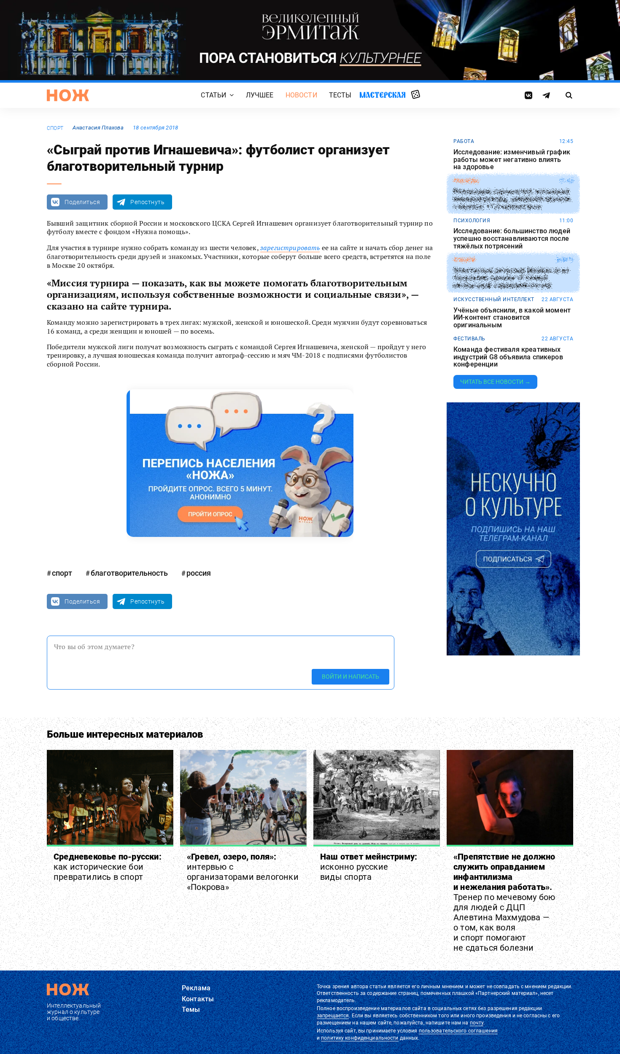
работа (463, 141)
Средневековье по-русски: (108, 867)
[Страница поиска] (569, 95)
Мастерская (382, 95)
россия (198, 573)
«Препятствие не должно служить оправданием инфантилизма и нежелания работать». (504, 902)
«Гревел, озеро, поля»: (243, 872)
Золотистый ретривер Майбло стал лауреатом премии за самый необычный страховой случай (511, 278)
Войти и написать (350, 676)
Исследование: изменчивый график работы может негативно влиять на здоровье (511, 159)
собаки (464, 260)
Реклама (196, 988)
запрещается (333, 1016)
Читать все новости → (495, 381)
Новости (301, 96)
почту (477, 1023)
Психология (471, 221)
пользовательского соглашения (458, 1031)
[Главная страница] (68, 95)
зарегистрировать (290, 247)
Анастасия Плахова (98, 127)
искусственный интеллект (493, 299)
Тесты (340, 96)
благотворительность (129, 573)
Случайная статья (415, 94)
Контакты (198, 999)
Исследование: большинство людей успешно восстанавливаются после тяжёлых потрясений (511, 238)
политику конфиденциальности (359, 1038)
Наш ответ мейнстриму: (368, 867)
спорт (55, 128)
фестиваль (469, 339)
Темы (191, 1009)
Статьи (213, 96)
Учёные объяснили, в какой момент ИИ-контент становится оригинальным (512, 318)
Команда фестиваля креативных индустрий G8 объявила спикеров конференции (508, 357)
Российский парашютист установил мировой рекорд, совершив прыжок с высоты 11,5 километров (512, 199)
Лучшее (260, 96)
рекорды (466, 181)
